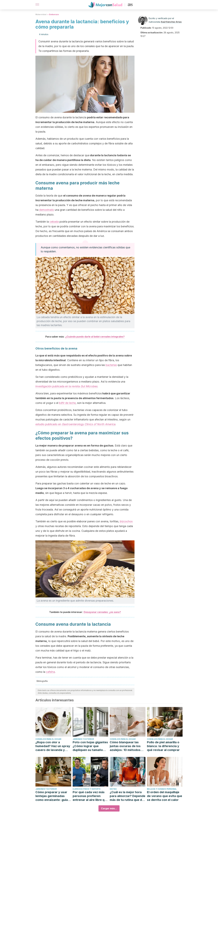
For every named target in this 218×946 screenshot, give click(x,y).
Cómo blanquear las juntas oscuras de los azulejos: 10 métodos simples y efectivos (125, 746)
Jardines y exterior (83, 739)
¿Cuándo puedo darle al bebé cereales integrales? (95, 336)
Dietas (113, 789)
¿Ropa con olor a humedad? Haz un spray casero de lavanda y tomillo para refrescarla (52, 746)
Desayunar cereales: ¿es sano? (102, 612)
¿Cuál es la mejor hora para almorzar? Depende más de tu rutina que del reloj (127, 796)
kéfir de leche (67, 402)
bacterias (111, 365)
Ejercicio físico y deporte (87, 789)
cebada (54, 221)
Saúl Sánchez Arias (171, 22)
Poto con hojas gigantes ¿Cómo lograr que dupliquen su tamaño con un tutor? (90, 746)
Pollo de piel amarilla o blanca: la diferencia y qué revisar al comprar (163, 746)
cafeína (50, 671)
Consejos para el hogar (48, 739)
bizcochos (126, 521)
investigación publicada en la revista (66, 386)
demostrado (46, 209)
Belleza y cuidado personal (162, 789)
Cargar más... (109, 808)
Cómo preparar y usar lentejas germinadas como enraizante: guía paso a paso (51, 796)
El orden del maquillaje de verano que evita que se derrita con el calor (164, 796)
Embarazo (54, 14)
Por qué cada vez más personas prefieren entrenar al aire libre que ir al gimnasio (90, 796)
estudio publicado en (75, 424)
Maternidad (40, 14)
